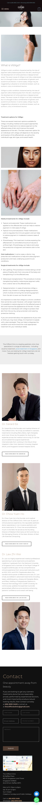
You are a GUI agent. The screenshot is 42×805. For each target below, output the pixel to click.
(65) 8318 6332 (31, 2)
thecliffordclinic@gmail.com (17, 707)
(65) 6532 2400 (15, 2)
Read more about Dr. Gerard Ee (15, 454)
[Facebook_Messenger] (36, 794)
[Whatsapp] (36, 800)
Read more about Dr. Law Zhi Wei (15, 597)
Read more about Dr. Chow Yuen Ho (16, 543)
